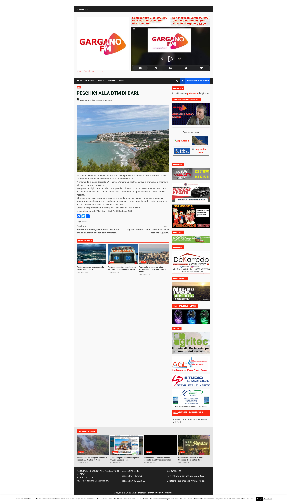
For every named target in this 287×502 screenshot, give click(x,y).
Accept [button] (259, 499)
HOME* (79, 81)
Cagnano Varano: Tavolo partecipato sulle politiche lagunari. (147, 229)
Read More (267, 499)
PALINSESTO (90, 81)
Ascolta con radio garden (198, 81)
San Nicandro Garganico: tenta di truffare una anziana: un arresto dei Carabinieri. (98, 229)
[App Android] (182, 140)
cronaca (81, 452)
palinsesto (192, 93)
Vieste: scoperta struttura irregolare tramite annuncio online (126, 445)
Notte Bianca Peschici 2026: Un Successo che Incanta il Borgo (194, 445)
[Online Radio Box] (182, 151)
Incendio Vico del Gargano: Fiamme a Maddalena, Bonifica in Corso (93, 445)
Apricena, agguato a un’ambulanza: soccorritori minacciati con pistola (122, 254)
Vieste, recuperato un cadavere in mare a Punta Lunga (91, 254)
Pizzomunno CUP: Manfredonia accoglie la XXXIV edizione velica (160, 445)
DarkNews (153, 493)
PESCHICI (85, 222)
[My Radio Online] (200, 151)
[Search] (177, 81)
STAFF (121, 81)
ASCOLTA (101, 81)
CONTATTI (111, 81)
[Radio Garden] (200, 140)
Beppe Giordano (85, 100)
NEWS (79, 87)
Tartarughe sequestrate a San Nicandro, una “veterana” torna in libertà (154, 254)
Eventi (182, 452)
